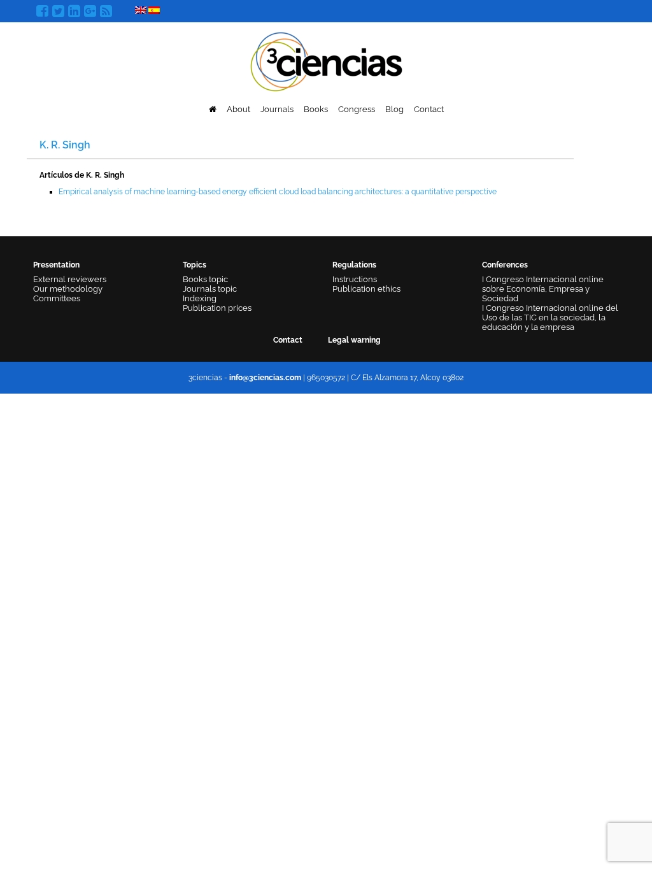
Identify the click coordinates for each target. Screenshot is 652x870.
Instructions (354, 279)
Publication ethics (366, 289)
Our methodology (68, 289)
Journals (277, 109)
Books (316, 109)
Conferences (505, 264)
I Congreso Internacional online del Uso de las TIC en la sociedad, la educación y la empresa (550, 317)
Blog (394, 109)
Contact (429, 109)
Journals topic (210, 289)
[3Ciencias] (326, 60)
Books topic (205, 279)
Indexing (199, 298)
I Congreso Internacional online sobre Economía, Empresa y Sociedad (543, 289)
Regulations (354, 264)
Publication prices (217, 308)
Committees (56, 298)
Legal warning (354, 340)
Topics (194, 264)
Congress (356, 109)
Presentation (56, 264)
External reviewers (69, 279)
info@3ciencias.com (265, 377)
